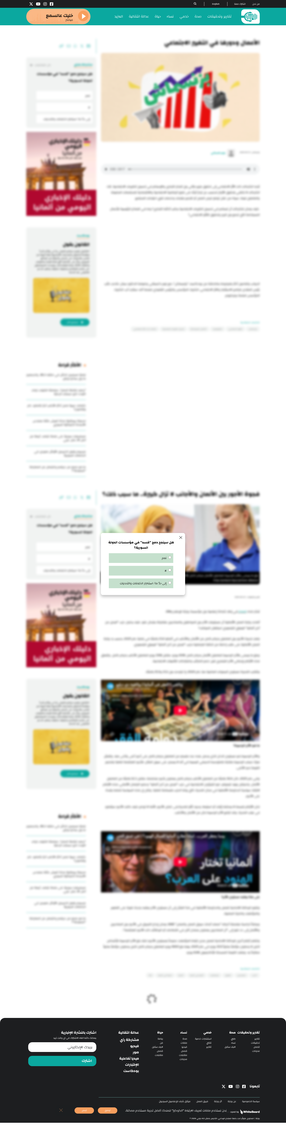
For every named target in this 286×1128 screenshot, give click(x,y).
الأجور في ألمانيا (197, 975)
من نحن (256, 4)
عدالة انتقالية (139, 16)
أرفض (84, 1110)
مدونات (256, 1051)
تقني (208, 1043)
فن (161, 1043)
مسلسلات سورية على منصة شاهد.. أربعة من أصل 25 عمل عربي (58, 438)
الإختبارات (132, 1065)
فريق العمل (202, 1101)
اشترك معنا (240, 4)
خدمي (184, 16)
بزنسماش (253, 329)
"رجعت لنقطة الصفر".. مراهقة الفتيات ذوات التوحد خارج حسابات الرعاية (59, 392)
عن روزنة (232, 1101)
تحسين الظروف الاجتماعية (173, 329)
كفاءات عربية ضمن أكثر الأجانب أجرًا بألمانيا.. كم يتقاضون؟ (56, 407)
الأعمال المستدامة (198, 329)
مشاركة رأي (129, 1040)
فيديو (184, 1047)
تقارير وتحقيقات (219, 16)
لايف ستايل (230, 1047)
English (215, 4)
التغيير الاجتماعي (235, 329)
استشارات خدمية (203, 1039)
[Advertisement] (180, 250)
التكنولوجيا (217, 329)
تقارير (257, 1039)
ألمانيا (180, 975)
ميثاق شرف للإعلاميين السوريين (174, 1101)
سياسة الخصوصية (251, 1101)
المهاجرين (241, 975)
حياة (158, 16)
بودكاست (131, 1071)
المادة (242, 611)
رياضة (160, 1039)
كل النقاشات (42, 65)
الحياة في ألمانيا (165, 975)
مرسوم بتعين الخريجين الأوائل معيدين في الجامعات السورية (60, 453)
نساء (170, 16)
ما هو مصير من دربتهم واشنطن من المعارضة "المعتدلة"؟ (57, 469)
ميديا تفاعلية (129, 1058)
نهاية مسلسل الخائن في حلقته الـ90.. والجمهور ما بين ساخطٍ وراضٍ (56, 376)
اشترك (87, 1061)
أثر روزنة (218, 1101)
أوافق (108, 1110)
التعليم (228, 975)
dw (150, 975)
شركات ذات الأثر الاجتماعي (145, 329)
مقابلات (183, 1055)
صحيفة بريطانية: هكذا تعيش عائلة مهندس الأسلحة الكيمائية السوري (59, 423)
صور (136, 1052)
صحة (198, 16)
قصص (257, 1047)
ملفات (184, 1043)
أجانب (254, 975)
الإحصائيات (214, 975)
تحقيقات (255, 1043)
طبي (233, 1039)
